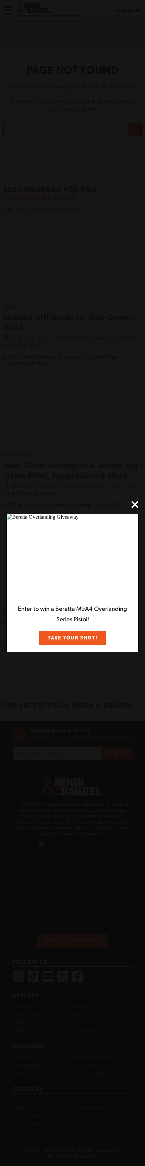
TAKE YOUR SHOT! (72, 637)
